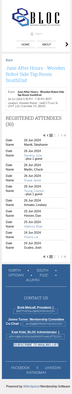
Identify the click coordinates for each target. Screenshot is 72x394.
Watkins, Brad (33, 226)
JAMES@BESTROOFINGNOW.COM (44, 324)
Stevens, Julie (33, 155)
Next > (61, 135)
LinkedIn (53, 368)
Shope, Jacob (32, 180)
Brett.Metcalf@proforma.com (35, 311)
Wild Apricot (31, 386)
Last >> (65, 135)
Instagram (36, 373)
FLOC (44, 275)
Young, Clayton (34, 190)
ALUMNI (32, 280)
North (14, 270)
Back (9, 60)
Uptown (16, 275)
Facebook (20, 368)
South (42, 270)
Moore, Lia (31, 237)
